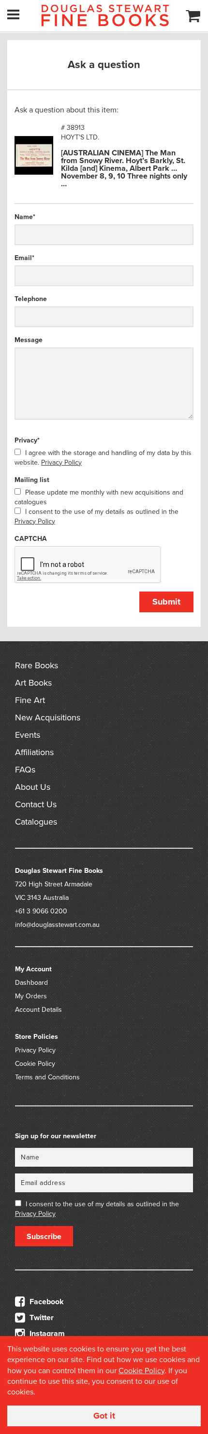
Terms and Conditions (47, 1077)
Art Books (33, 682)
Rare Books (36, 665)
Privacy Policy (61, 462)
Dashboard (31, 983)
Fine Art (30, 700)
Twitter (41, 1318)
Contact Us (36, 804)
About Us (32, 787)
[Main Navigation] (13, 14)
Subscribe (44, 1236)
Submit (166, 601)
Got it (104, 1415)
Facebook (46, 1302)
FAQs (25, 769)
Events (27, 735)
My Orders (31, 996)
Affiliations (34, 752)
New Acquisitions (47, 717)
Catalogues (36, 821)
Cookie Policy (35, 1064)
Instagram (46, 1333)
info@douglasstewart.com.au (57, 925)
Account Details (38, 1010)
